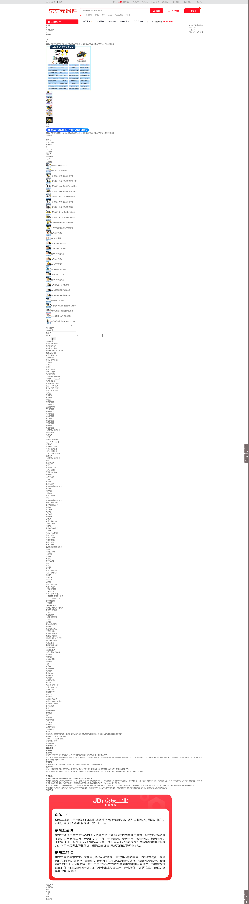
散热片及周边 (50, 690)
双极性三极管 (50, 552)
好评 (48, 892)
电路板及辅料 (50, 676)
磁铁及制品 (50, 673)
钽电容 (48, 519)
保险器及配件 (50, 648)
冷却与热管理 (50, 711)
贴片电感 (49, 655)
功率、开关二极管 (52, 533)
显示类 (48, 365)
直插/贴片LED (51, 468)
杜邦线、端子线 (51, 634)
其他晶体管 (50, 561)
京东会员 (156, 2)
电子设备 (49, 697)
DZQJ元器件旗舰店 (196, 25)
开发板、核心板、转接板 (54, 351)
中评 (48, 894)
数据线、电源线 (51, 636)
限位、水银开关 (51, 584)
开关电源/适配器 (51, 624)
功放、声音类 (50, 372)
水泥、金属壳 (50, 496)
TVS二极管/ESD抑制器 (54, 547)
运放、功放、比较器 (53, 454)
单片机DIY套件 (51, 346)
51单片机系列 (51, 353)
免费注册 (126, 2)
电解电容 (49, 512)
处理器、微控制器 (52, 440)
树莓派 (97, 15)
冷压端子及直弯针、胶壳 (54, 596)
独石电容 (49, 517)
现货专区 (86, 21)
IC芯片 (48, 437)
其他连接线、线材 (52, 645)
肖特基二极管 (50, 538)
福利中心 (112, 21)
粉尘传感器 (50, 421)
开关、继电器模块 (52, 360)
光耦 (47, 461)
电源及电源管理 (51, 617)
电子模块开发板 (51, 348)
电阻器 (48, 489)
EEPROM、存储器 (52, 442)
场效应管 (49, 554)
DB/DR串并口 (51, 605)
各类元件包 (50, 432)
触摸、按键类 (50, 369)
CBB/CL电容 (50, 524)
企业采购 (165, 2)
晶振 (47, 563)
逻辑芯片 (49, 444)
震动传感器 (50, 416)
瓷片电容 (49, 514)
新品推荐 (100, 21)
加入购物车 (50, 328)
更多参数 (50, 743)
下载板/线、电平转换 (53, 376)
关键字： (49, 333)
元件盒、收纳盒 (51, 699)
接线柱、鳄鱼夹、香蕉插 (54, 608)
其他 (47, 708)
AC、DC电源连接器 (53, 598)
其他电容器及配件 (52, 528)
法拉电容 (49, 526)
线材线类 (49, 435)
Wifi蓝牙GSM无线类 (53, 379)
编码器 (48, 582)
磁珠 (47, 664)
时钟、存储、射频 (52, 388)
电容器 (48, 507)
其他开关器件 (50, 587)
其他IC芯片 (50, 463)
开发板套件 (50, 30)
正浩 (103, 15)
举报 (47, 127)
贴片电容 (49, 510)
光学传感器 (50, 414)
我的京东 (144, 2)
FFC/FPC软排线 (51, 641)
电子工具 (49, 694)
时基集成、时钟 (51, 447)
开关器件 (49, 566)
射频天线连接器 (51, 610)
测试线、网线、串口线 (54, 638)
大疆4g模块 (119, 15)
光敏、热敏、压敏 (52, 503)
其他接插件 (50, 615)
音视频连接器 (50, 601)
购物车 (193, 11)
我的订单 (136, 2)
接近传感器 (50, 418)
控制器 (48, 393)
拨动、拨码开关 (51, 573)
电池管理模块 (50, 374)
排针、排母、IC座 (52, 594)
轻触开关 (49, 568)
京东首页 (52, 2)
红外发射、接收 (51, 472)
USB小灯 (49, 479)
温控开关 (49, 577)
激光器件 (49, 475)
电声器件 (49, 671)
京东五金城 (124, 21)
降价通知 (51, 142)
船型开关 (49, 575)
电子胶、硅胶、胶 (52, 685)
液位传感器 (50, 423)
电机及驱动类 (50, 381)
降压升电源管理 (51, 449)
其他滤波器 (50, 669)
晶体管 (48, 549)
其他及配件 (50, 484)
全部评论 (49, 887)
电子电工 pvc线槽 (52, 704)
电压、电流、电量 (52, 390)
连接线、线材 (50, 631)
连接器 (48, 612)
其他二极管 (50, 545)
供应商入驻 (138, 21)
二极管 (127, 15)
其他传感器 (50, 428)
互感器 (48, 666)
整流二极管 (50, 542)
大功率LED (50, 477)
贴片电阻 (49, 491)
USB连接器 (50, 591)
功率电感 (49, 662)
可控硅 (48, 559)
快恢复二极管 (50, 540)
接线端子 (49, 603)
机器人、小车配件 (52, 386)
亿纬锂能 (89, 15)
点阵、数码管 (50, 470)
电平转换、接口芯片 (53, 430)
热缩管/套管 (50, 643)
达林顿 (48, 556)
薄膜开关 (49, 580)
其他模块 (49, 397)
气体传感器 (50, 404)
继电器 (48, 620)
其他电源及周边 (51, 629)
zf (133, 15)
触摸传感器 (50, 425)
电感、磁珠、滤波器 (53, 652)
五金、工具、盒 (51, 687)
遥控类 (48, 367)
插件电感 (49, 657)
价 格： (49, 336)
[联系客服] (246, 448)
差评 (48, 897)
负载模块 (49, 395)
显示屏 (48, 482)
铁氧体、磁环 (50, 659)
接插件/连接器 (51, 589)
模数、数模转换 (51, 451)
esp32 (110, 15)
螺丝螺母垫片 (50, 692)
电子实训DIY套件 (52, 344)
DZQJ (48, 39)
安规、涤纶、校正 (52, 521)
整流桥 (48, 627)
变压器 (48, 622)
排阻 (47, 498)
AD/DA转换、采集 (52, 383)
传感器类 (49, 362)
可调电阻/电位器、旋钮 (54, 486)
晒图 (48, 889)
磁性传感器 (50, 411)
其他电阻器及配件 (52, 505)
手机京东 (198, 2)
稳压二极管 (50, 535)
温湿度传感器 (50, 407)
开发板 (48, 35)
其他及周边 (50, 706)
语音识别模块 (50, 358)
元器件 (48, 25)
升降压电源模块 (51, 355)
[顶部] (246, 899)
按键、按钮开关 (51, 570)
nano (81, 15)
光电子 (48, 465)
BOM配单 (175, 11)
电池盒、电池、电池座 (54, 701)
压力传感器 (50, 409)
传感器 (48, 400)
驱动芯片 (49, 456)
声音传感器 (50, 402)
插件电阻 (49, 493)
